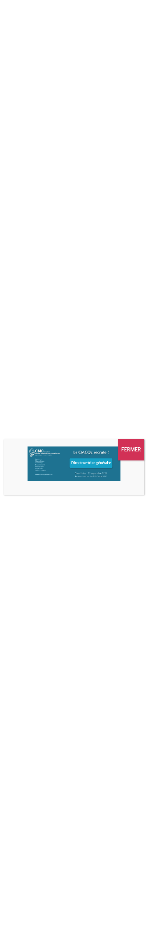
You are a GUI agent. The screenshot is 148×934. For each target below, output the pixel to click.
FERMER (131, 449)
